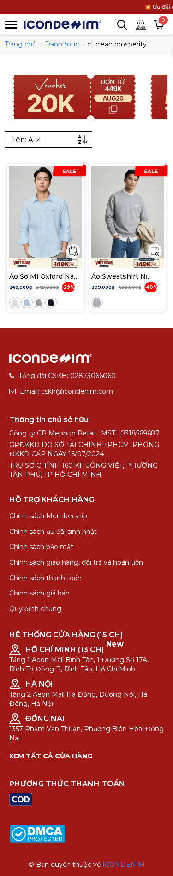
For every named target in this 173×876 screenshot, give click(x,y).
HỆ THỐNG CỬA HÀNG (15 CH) (66, 634)
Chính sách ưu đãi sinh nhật (53, 531)
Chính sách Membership (48, 516)
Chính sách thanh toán (45, 578)
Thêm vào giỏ (73, 251)
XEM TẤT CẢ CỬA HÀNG (50, 756)
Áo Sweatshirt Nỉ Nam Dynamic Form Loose (124, 276)
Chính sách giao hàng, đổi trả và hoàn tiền (76, 562)
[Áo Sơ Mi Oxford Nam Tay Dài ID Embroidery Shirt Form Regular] (45, 212)
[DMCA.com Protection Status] (37, 834)
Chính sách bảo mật (41, 547)
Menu (11, 24)
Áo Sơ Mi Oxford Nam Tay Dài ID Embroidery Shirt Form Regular (44, 276)
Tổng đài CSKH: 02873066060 (67, 376)
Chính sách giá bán (39, 593)
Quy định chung (35, 609)
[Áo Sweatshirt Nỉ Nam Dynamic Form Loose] (127, 212)
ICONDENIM (123, 864)
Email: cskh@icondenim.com (66, 391)
